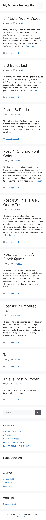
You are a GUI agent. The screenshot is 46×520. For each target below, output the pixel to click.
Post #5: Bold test (19, 109)
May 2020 (7, 486)
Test (7, 355)
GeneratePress (23, 516)
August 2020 (8, 479)
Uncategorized (12, 53)
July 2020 (7, 483)
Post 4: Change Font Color (14, 442)
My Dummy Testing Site (18, 5)
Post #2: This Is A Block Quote (18, 256)
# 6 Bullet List (15, 65)
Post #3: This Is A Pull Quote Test (22, 202)
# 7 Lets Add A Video (22, 18)
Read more (31, 46)
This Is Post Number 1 (22, 379)
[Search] (38, 412)
